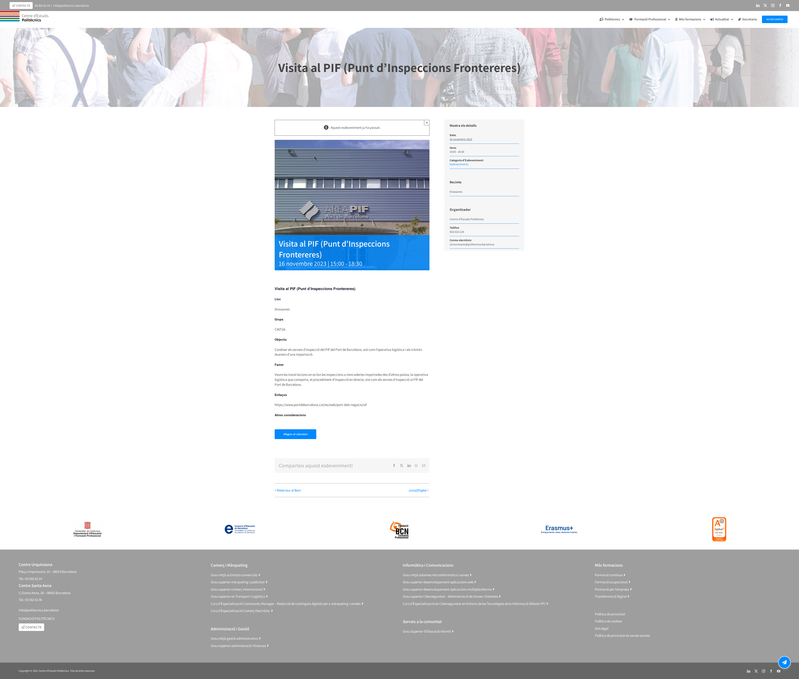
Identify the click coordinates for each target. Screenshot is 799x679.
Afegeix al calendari (295, 434)
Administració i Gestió (230, 629)
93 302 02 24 (42, 5)
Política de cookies (608, 621)
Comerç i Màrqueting (229, 565)
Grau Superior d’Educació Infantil (427, 631)
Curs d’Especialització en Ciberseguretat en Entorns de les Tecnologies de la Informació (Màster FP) (474, 603)
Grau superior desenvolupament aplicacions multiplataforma (447, 589)
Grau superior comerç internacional (236, 589)
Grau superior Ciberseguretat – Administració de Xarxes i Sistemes (450, 596)
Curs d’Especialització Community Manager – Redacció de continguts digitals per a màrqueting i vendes (286, 603)
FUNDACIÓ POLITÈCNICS (37, 618)
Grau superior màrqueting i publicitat (238, 582)
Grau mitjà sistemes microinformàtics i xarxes (436, 575)
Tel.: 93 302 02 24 (30, 578)
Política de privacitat (610, 614)
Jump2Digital (417, 490)
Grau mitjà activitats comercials (234, 575)
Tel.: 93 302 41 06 (30, 599)
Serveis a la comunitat (422, 621)
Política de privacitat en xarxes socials (622, 635)
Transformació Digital (611, 596)
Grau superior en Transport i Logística (238, 596)
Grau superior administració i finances (238, 645)
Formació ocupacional (611, 582)
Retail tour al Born (289, 490)
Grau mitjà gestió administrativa (234, 638)
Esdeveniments (459, 164)
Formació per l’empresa (612, 589)
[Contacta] (784, 662)
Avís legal (601, 628)
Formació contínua (609, 575)
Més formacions (609, 565)
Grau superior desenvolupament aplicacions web (438, 582)
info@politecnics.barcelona (71, 5)
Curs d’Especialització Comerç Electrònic (240, 610)
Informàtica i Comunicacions (428, 565)
